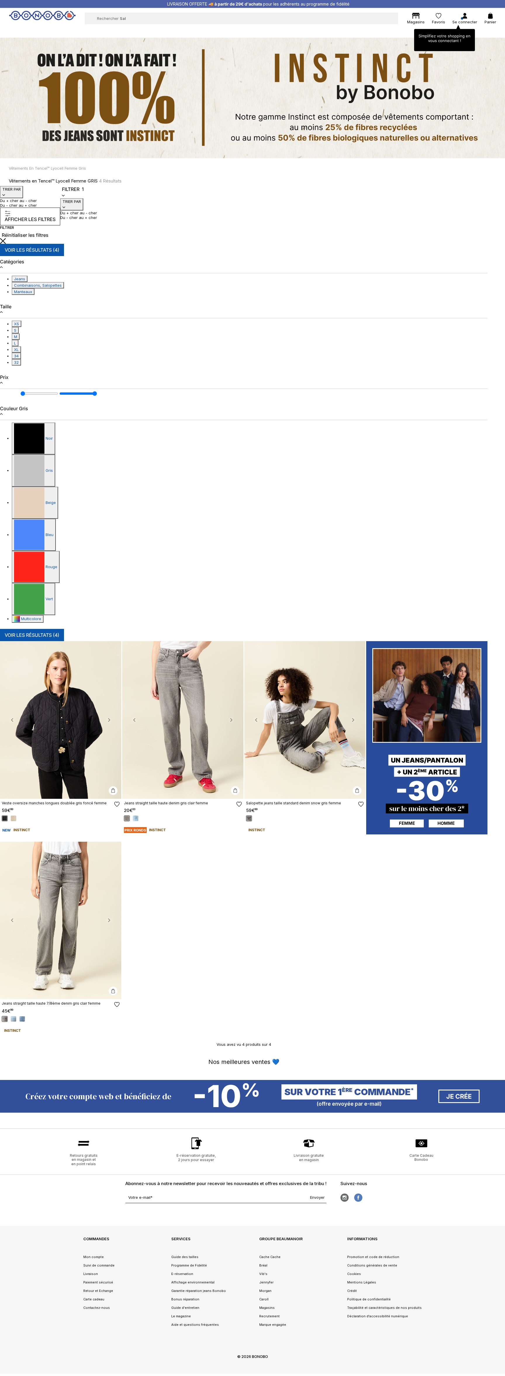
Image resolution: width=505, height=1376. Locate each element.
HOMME (446, 823)
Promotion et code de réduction (373, 1257)
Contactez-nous (96, 1308)
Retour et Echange (98, 1291)
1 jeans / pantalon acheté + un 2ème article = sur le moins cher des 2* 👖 (258, 3)
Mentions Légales (361, 1282)
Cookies (354, 1274)
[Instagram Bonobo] (344, 1198)
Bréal (263, 1265)
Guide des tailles (184, 1257)
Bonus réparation (185, 1299)
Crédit (352, 1291)
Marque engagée (272, 1325)
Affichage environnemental (193, 1282)
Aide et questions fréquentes (195, 1325)
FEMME (407, 823)
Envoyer (317, 1197)
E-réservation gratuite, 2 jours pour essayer (196, 1157)
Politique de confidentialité (369, 1299)
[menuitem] (136, 31)
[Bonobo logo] (42, 18)
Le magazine (181, 1316)
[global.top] (499, 1160)
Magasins (267, 1308)
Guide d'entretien (185, 1308)
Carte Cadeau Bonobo (421, 1157)
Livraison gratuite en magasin (309, 1157)
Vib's (263, 1274)
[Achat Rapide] (113, 790)
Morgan (265, 1291)
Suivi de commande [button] (99, 1265)
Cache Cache (270, 1257)
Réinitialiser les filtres (25, 235)
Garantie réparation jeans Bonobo (198, 1291)
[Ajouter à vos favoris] (117, 804)
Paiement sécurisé (98, 1282)
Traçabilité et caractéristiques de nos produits (384, 1308)
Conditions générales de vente (372, 1265)
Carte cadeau (93, 1299)
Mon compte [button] (93, 1257)
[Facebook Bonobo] (358, 1198)
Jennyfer (266, 1282)
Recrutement (269, 1316)
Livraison (90, 1274)
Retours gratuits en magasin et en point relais (84, 1159)
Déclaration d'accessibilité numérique (377, 1316)
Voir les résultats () (32, 250)
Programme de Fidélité (189, 1265)
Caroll (264, 1299)
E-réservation (182, 1274)
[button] (12, 720)
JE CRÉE (459, 1096)
